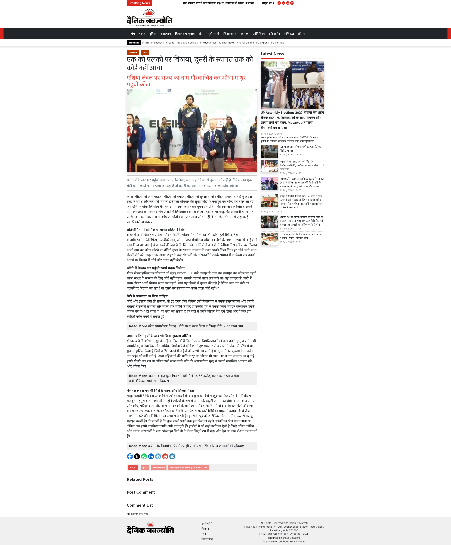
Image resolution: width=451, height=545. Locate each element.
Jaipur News (227, 42)
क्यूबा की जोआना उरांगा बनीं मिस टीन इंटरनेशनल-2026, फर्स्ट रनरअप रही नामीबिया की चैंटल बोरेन (302, 166)
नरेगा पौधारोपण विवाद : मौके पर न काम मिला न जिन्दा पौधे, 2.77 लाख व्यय (195, 326)
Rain (146, 42)
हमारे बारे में (207, 523)
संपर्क (204, 533)
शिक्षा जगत (229, 34)
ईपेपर (301, 34)
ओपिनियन (259, 34)
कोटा (145, 52)
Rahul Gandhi (246, 42)
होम (133, 34)
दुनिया (152, 34)
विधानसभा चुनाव (185, 34)
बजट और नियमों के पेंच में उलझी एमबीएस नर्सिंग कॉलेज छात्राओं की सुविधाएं (196, 445)
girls (145, 467)
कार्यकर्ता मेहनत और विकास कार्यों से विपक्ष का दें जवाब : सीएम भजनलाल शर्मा (301, 236)
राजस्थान (165, 34)
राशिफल (289, 34)
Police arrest (209, 42)
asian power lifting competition (188, 467)
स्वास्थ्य (244, 34)
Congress (263, 42)
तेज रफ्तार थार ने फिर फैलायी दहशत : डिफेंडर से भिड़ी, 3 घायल (204, 3)
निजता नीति (207, 538)
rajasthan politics (188, 42)
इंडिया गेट (274, 34)
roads (171, 42)
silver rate (278, 42)
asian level (159, 467)
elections (158, 42)
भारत (142, 34)
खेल (201, 34)
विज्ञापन (205, 528)
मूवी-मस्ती (213, 34)
